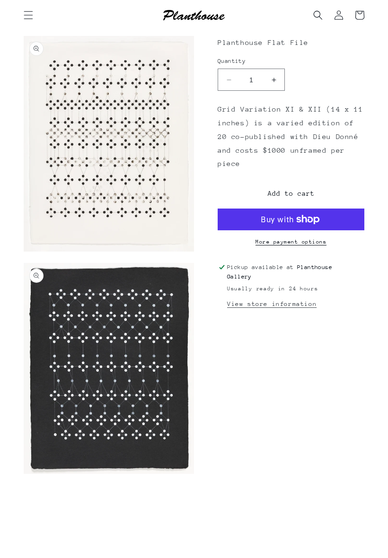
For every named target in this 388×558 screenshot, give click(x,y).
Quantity (232, 61)
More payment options (291, 242)
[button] (28, 15)
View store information (272, 303)
